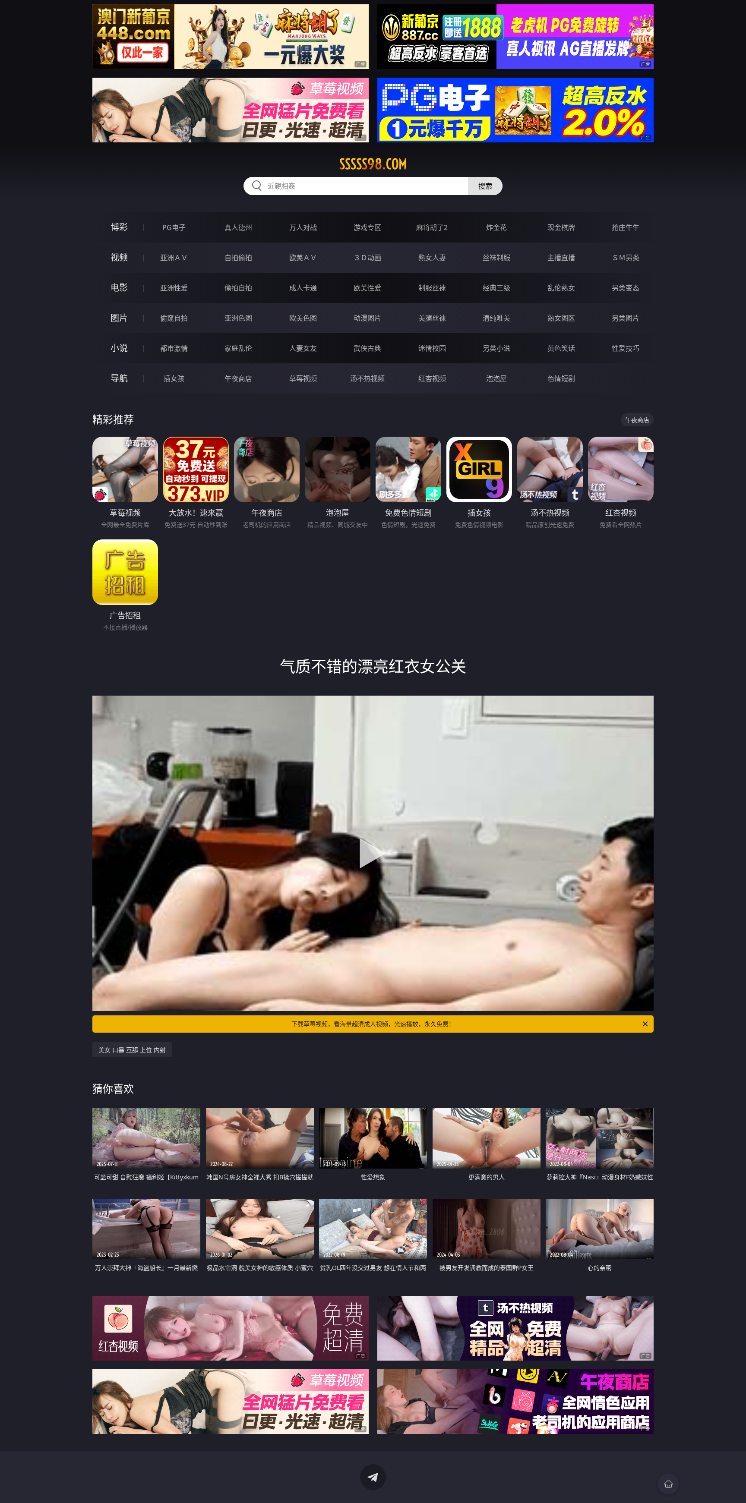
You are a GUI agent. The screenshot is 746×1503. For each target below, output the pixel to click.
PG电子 (174, 227)
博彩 (119, 227)
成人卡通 (303, 288)
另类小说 (496, 348)
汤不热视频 (367, 378)
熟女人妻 (432, 257)
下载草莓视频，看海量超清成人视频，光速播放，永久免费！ (373, 1024)
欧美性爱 (367, 288)
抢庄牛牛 (625, 227)
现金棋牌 (561, 227)
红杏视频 (432, 378)
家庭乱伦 (238, 348)
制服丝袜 (432, 288)
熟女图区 (561, 318)
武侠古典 (367, 348)
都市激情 (174, 348)
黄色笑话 (561, 348)
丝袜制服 (496, 257)
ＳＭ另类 (625, 257)
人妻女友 (303, 348)
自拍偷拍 (238, 257)
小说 (119, 348)
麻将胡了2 (432, 227)
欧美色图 (303, 318)
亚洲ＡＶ (174, 257)
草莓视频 (303, 378)
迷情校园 (432, 348)
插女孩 (174, 378)
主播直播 (561, 257)
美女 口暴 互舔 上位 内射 (132, 1050)
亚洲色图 (238, 318)
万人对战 (303, 227)
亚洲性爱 (174, 288)
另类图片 (625, 318)
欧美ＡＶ (303, 257)
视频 (119, 257)
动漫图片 (367, 318)
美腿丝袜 (432, 318)
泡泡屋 (496, 378)
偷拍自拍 (238, 288)
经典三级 (496, 288)
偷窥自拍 (174, 318)
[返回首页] (668, 1484)
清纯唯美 (496, 318)
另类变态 (625, 288)
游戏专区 (367, 227)
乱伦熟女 (561, 288)
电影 (119, 287)
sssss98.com (373, 164)
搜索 (485, 186)
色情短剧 (561, 378)
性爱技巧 (625, 348)
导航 (119, 378)
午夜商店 (238, 378)
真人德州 (238, 227)
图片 (119, 318)
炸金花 (496, 227)
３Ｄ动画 (367, 257)
